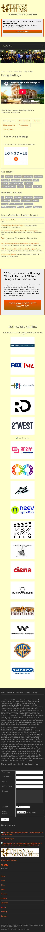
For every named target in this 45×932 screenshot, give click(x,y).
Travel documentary (16, 183)
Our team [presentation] (37, 121)
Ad (2, 177)
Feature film (6, 180)
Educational (38, 177)
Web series (38, 186)
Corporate (17, 177)
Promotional (26, 180)
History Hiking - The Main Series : (12, 225)
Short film (35, 180)
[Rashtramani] (22, 844)
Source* (5, 807)
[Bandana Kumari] (22, 833)
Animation (8, 177)
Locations (4, 903)
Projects (9, 71)
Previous (2, 55)
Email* (4, 781)
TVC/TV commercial (9, 186)
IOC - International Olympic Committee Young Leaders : (20, 243)
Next (43, 55)
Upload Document (5, 812)
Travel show (29, 183)
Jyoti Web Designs (7, 839)
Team (3, 889)
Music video (16, 180)
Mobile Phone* (7, 786)
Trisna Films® (33, 925)
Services (4, 894)
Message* (5, 791)
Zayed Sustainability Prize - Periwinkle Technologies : (19, 231)
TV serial (20, 186)
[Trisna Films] (14, 8)
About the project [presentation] (9, 121)
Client (3, 885)
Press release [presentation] (24, 125)
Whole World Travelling (9, 860)
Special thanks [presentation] (8, 129)
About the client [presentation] (24, 121)
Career (3, 907)
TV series (28, 186)
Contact (3, 916)
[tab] (9, 121)
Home (3, 71)
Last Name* (6, 777)
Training (4, 183)
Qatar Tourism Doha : (8, 220)
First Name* (6, 772)
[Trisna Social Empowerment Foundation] (20, 852)
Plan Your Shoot (22, 31)
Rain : (3, 238)
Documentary (18, 71)
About (3, 880)
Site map (4, 911)
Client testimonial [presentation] (9, 125)
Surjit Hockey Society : (8, 254)
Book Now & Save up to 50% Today (22, 304)
